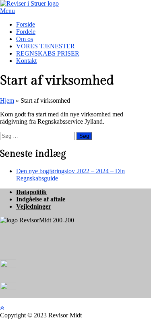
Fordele (25, 31)
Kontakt (26, 60)
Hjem (7, 100)
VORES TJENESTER (45, 46)
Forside (25, 24)
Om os (24, 38)
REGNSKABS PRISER (47, 53)
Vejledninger (33, 206)
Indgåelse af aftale (40, 199)
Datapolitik (31, 191)
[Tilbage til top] (2, 307)
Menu (7, 10)
